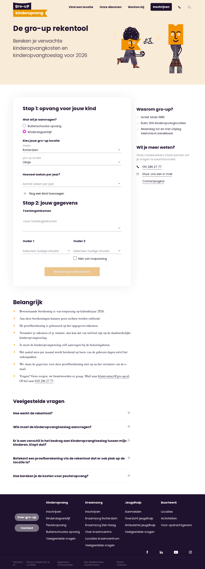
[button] (180, 7)
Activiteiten (169, 518)
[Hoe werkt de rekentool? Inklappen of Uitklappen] (128, 412)
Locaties (167, 512)
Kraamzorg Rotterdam (101, 518)
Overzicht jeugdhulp (139, 518)
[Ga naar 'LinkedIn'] (161, 550)
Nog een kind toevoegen (46, 193)
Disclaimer (18, 563)
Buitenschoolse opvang (44, 126)
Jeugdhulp (133, 502)
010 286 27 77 (152, 167)
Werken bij (136, 7)
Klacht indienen (122, 563)
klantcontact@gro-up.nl (113, 376)
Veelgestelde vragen (61, 538)
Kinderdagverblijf (40, 132)
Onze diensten (111, 7)
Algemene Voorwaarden (65, 563)
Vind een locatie (81, 7)
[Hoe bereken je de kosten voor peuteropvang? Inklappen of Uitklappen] (128, 475)
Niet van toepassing (92, 259)
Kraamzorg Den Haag (100, 525)
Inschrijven (161, 7)
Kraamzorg (93, 502)
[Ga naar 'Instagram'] (190, 550)
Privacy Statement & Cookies (38, 563)
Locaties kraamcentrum (102, 538)
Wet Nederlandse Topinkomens (93, 563)
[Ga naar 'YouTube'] (176, 550)
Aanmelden (133, 512)
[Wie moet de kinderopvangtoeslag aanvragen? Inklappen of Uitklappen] (128, 426)
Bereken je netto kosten (72, 272)
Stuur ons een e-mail (157, 174)
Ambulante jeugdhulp (140, 525)
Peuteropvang (56, 525)
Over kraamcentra (98, 532)
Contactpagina (153, 181)
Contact (27, 528)
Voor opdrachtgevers (176, 525)
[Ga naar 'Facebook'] (147, 550)
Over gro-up (26, 517)
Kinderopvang (57, 502)
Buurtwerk (169, 502)
